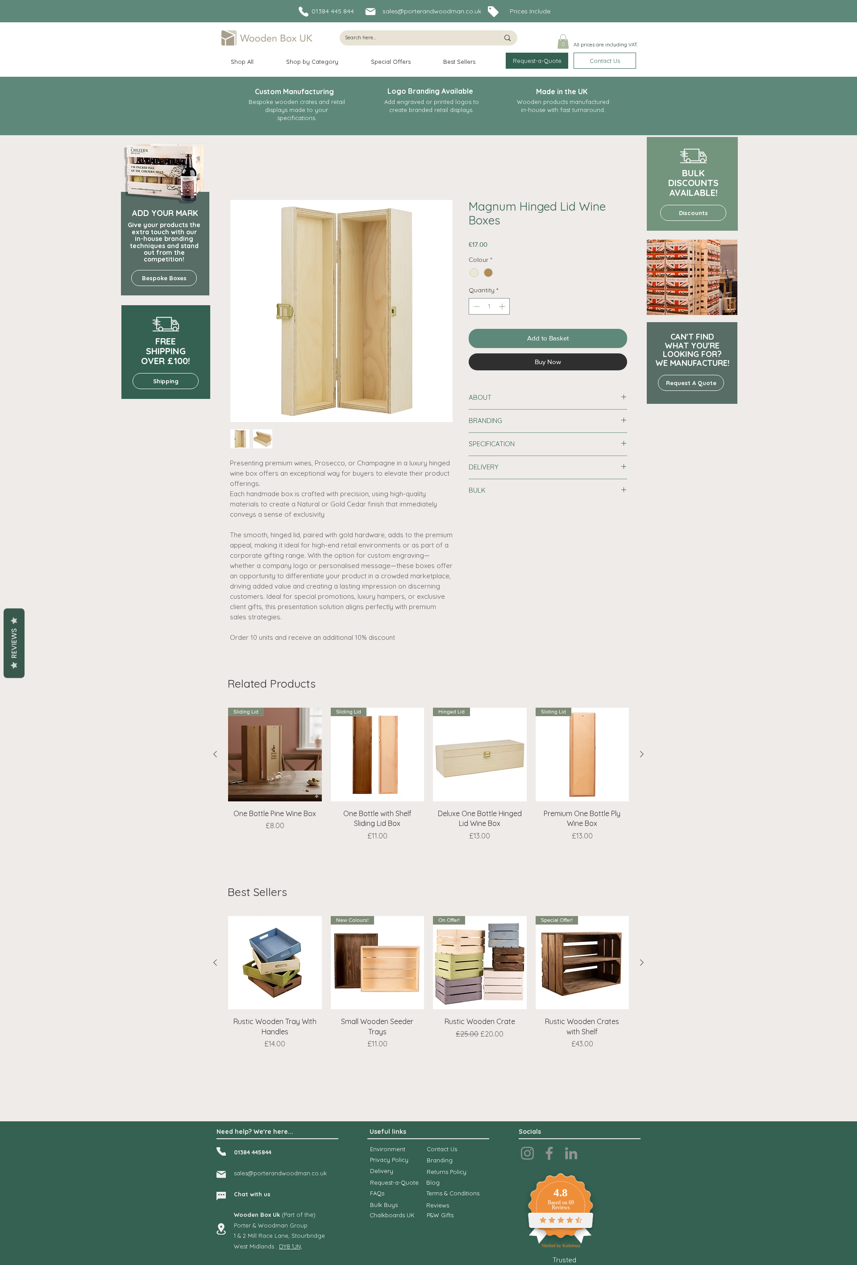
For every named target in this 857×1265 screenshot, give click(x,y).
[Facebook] (549, 1153)
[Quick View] (275, 963)
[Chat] (221, 1196)
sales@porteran (256, 1173)
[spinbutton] (489, 306)
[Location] (221, 1229)
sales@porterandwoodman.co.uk (432, 11)
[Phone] (303, 11)
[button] (563, 41)
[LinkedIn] (571, 1153)
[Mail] (370, 11)
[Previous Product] (215, 754)
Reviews (14, 643)
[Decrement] (475, 306)
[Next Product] (642, 754)
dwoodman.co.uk (302, 1173)
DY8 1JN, (290, 1246)
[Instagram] (527, 1153)
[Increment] (502, 306)
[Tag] (493, 11)
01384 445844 (252, 1152)
